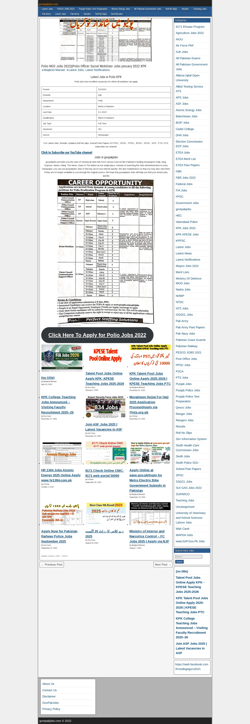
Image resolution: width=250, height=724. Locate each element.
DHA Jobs (182, 135)
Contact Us (49, 690)
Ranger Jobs (184, 413)
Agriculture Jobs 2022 (190, 33)
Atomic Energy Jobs (121, 9)
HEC (179, 215)
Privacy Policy (51, 709)
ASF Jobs (182, 103)
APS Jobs (182, 97)
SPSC (179, 475)
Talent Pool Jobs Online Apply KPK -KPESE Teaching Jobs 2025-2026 (104, 378)
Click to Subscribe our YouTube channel (66, 152)
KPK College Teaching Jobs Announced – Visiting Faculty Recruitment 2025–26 (192, 628)
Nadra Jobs (183, 289)
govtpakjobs (183, 209)
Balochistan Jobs (186, 116)
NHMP (180, 295)
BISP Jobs (182, 122)
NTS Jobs (182, 308)
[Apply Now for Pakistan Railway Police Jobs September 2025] (62, 514)
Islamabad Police (187, 221)
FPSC (179, 196)
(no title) (48, 377)
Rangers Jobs (185, 420)
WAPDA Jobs (184, 535)
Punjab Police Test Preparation (93, 9)
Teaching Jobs (199, 9)
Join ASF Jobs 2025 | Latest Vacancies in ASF (191, 648)
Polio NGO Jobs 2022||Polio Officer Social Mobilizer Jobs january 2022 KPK (93, 66)
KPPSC (180, 240)
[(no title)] (62, 359)
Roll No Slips (171, 9)
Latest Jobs (47, 9)
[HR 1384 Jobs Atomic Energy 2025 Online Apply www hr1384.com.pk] (62, 453)
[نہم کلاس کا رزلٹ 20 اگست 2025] (106, 514)
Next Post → (163, 564)
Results (185, 9)
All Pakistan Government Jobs (147, 9)
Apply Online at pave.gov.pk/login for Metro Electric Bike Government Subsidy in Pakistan (147, 480)
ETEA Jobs (183, 152)
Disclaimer (49, 696)
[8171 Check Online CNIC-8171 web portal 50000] (106, 453)
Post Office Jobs (186, 358)
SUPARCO (183, 494)
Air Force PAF (185, 45)
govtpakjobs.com (48, 4)
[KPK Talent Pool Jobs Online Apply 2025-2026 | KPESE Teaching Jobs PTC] (150, 357)
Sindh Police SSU (187, 462)
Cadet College (185, 129)
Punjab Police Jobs (188, 390)
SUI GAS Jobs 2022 (189, 487)
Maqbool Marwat (54, 70)
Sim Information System (191, 439)
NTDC (180, 302)
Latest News (184, 253)
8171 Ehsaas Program (190, 26)
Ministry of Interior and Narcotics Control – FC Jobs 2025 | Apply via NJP (149, 536)
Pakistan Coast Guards (191, 339)
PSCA (179, 371)
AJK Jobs (182, 51)
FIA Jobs (181, 190)
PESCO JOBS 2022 (66, 9)
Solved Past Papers (188, 468)
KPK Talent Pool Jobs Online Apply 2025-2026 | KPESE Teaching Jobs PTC (150, 378)
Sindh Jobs (183, 456)
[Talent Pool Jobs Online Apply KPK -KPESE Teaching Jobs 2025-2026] (106, 357)
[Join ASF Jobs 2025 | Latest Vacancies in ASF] (106, 407)
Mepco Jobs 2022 (187, 266)
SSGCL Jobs (184, 481)
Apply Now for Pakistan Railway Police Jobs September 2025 (59, 536)
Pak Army (46, 14)
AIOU (179, 39)
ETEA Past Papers (188, 165)
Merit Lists (182, 272)
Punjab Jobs (184, 384)
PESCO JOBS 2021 (188, 352)
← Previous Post (51, 564)
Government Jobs (187, 203)
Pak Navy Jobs (185, 333)
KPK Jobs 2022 (186, 228)
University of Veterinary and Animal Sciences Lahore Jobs (191, 517)
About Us (48, 683)
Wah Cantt (182, 528)
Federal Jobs (184, 184)
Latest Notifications (97, 70)
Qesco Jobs (183, 407)
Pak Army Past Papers (190, 327)
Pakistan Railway (186, 346)
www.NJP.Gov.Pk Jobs (190, 541)
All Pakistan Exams (188, 58)
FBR (178, 171)
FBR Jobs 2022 (186, 177)
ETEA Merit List (186, 158)
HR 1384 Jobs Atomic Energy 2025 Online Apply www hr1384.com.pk (61, 475)
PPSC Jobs (183, 365)
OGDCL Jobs (184, 314)
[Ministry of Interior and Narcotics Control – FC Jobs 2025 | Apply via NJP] (150, 514)
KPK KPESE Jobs (187, 234)
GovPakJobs (117, 14)
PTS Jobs (182, 377)
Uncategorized (185, 506)
